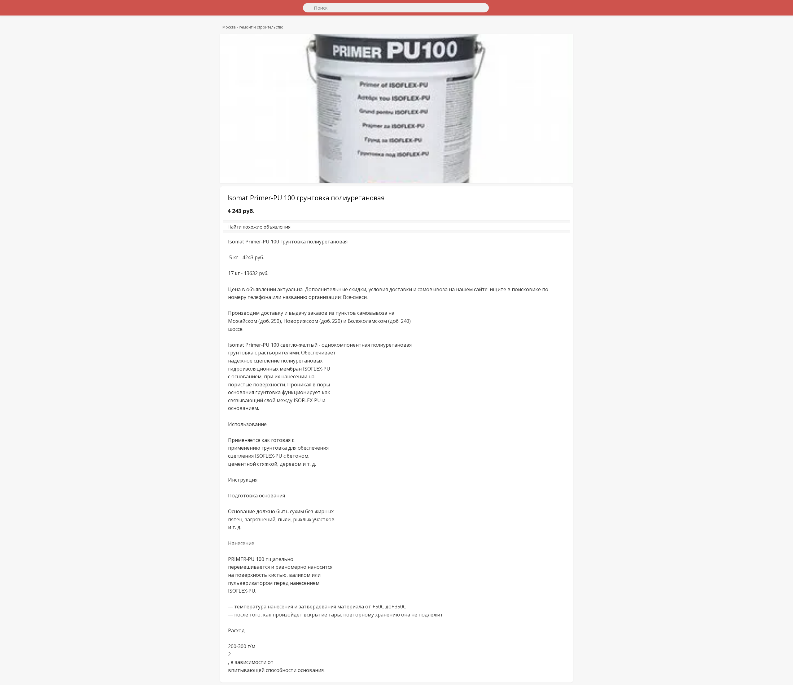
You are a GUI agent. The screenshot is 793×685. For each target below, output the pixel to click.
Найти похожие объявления (312, 230)
